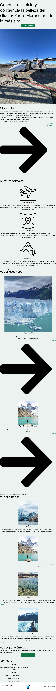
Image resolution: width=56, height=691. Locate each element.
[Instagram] (52, 3)
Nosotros (30, 3)
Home (25, 3)
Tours (35, 3)
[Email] (54, 3)
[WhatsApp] (50, 3)
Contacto (46, 3)
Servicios (40, 3)
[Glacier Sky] (5, 3)
